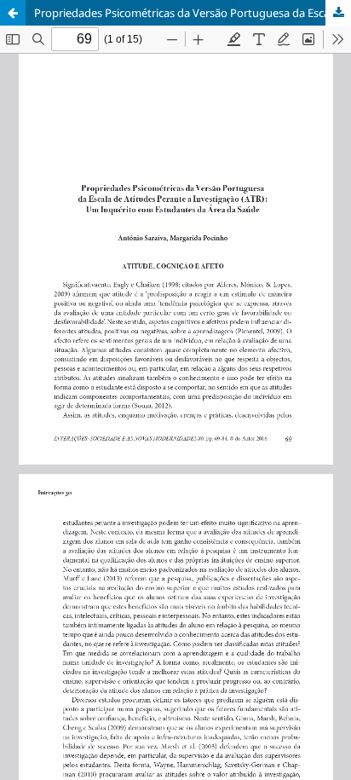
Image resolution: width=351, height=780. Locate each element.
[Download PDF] (338, 13)
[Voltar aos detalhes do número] (13, 13)
